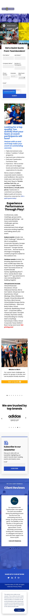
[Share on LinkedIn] (12, 578)
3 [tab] (11, 395)
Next (25, 418)
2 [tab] (9, 395)
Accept (19, 610)
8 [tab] (22, 395)
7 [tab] (19, 395)
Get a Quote (13, 382)
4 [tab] (13, 395)
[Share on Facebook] (15, 578)
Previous (1, 418)
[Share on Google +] (19, 578)
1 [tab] (7, 395)
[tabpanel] (14, 361)
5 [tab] (15, 395)
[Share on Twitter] (8, 578)
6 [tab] (17, 395)
